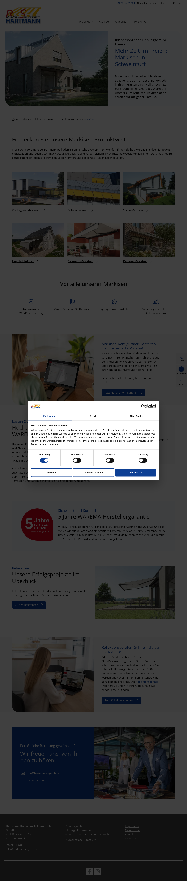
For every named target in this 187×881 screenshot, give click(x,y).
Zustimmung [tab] (49, 416)
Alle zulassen (135, 472)
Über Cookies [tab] (137, 416)
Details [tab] (93, 416)
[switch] (77, 460)
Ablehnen (51, 472)
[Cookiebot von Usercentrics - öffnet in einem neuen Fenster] (143, 406)
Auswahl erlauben (93, 472)
